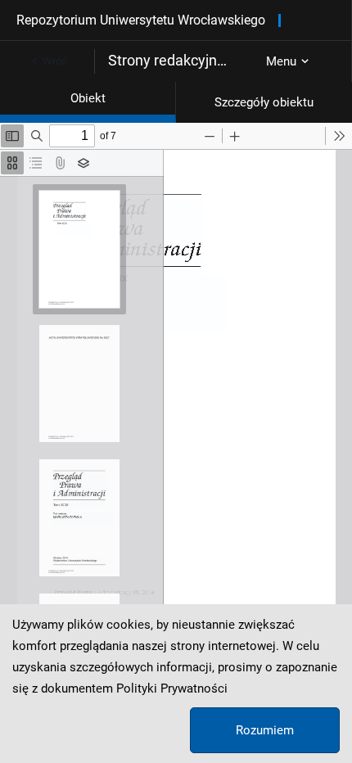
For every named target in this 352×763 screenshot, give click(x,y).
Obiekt (88, 98)
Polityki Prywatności (172, 688)
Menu (281, 61)
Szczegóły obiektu (264, 102)
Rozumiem (265, 730)
